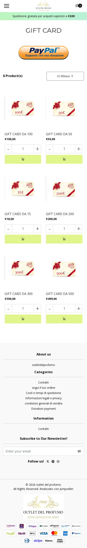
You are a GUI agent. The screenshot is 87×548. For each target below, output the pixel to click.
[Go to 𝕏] (47, 462)
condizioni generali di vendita (43, 403)
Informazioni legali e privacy (43, 398)
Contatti (43, 382)
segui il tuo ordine (43, 388)
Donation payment (43, 408)
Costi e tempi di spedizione (43, 393)
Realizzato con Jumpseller (56, 489)
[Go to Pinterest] (53, 462)
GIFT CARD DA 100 (19, 134)
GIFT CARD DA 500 (60, 294)
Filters (67, 76)
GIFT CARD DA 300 (19, 294)
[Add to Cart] (23, 159)
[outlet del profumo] (44, 6)
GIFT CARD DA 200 (60, 214)
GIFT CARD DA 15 (18, 214)
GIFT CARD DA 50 (59, 134)
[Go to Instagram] (58, 462)
